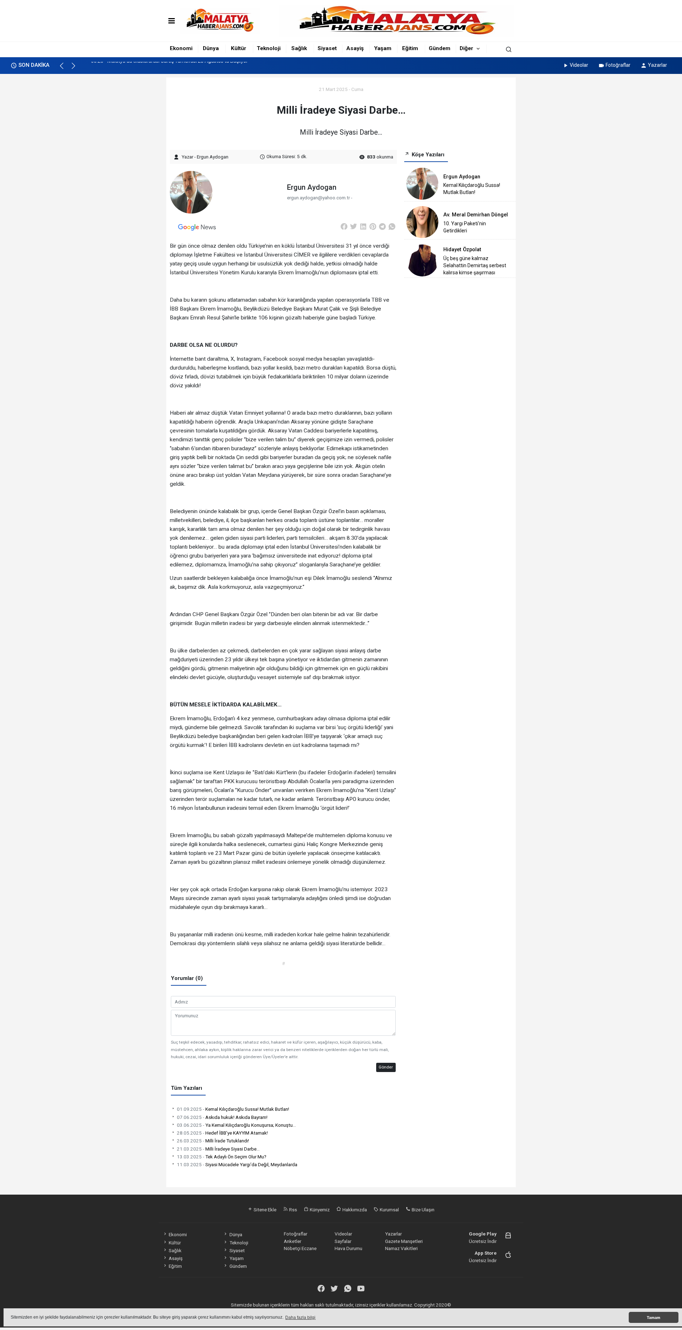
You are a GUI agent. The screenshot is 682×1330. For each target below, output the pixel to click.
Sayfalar (343, 1241)
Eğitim (410, 48)
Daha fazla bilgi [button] (300, 1317)
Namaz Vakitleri (401, 1248)
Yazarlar (657, 65)
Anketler (292, 1241)
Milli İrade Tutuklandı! (213, 1140)
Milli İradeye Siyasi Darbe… (218, 1149)
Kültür (238, 48)
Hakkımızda (354, 1209)
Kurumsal (389, 1209)
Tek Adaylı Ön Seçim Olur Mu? (221, 1156)
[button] (65, 69)
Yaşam (382, 48)
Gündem (439, 48)
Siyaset (327, 48)
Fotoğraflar (618, 65)
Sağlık (299, 48)
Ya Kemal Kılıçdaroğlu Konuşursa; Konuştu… (236, 1125)
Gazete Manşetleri (404, 1241)
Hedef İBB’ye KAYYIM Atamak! (222, 1133)
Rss (292, 1209)
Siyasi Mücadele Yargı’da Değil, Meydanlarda (237, 1164)
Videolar (579, 65)
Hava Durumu (348, 1248)
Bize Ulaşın (422, 1209)
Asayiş (355, 48)
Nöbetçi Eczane (300, 1248)
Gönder (386, 1067)
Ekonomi (181, 48)
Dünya (211, 48)
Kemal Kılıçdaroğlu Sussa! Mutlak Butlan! (233, 1109)
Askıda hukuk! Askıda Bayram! (222, 1117)
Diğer (466, 48)
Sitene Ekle (264, 1209)
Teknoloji (269, 48)
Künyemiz (319, 1209)
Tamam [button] (653, 1317)
